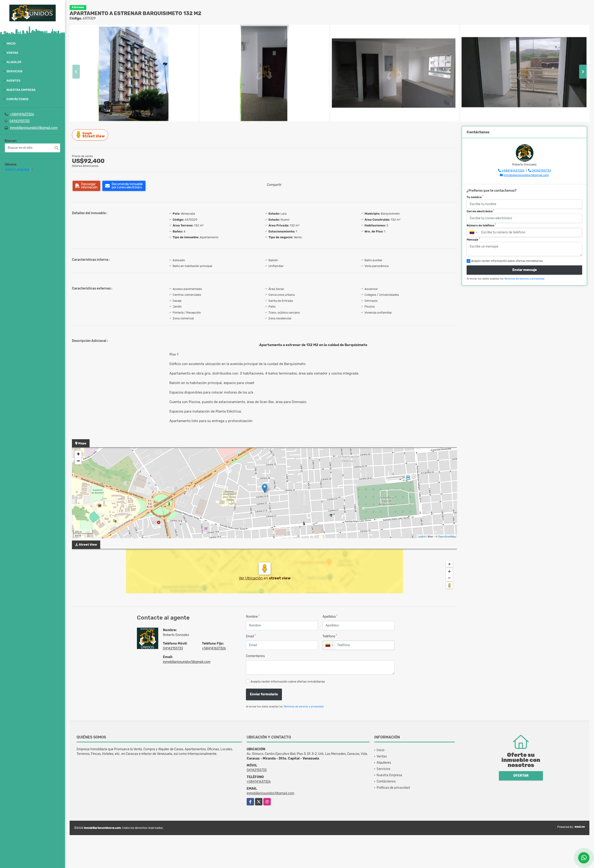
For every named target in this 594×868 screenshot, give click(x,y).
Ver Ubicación (251, 578)
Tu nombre (475, 197)
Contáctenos (17, 99)
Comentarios (255, 656)
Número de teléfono (481, 225)
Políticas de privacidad (393, 788)
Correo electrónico (480, 211)
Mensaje (473, 239)
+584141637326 (22, 114)
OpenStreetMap (447, 536)
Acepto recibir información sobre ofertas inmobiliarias (288, 681)
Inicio (11, 43)
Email (251, 636)
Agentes (13, 80)
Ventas (12, 52)
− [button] (78, 461)
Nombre (253, 616)
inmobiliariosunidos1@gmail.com (34, 128)
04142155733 (19, 121)
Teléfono (330, 636)
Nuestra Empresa (21, 90)
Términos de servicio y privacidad (304, 706)
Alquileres (384, 763)
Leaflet (422, 536)
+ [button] (78, 454)
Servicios (14, 71)
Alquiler (13, 62)
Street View (93, 135)
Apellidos (330, 616)
